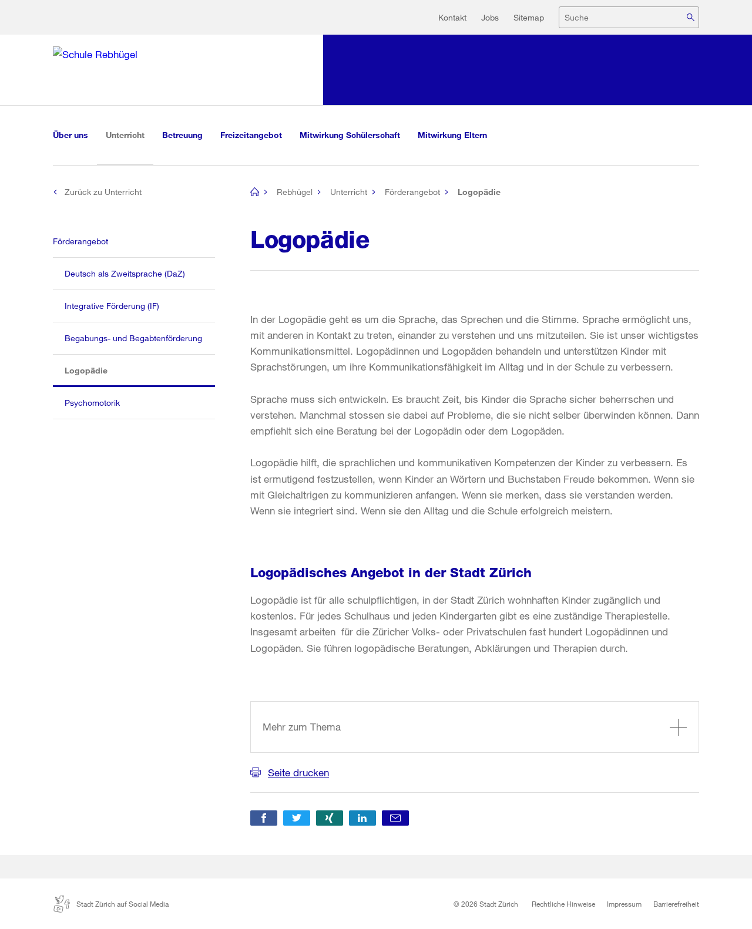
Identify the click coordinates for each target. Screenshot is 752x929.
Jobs (490, 17)
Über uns (70, 135)
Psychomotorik (92, 403)
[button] (263, 818)
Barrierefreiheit (676, 903)
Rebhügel (295, 192)
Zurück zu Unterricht (103, 192)
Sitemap (528, 17)
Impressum (624, 903)
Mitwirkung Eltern (452, 135)
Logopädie (97, 370)
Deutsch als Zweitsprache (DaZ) (125, 273)
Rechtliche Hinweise (563, 903)
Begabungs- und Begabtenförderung (133, 338)
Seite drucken (298, 772)
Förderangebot (412, 192)
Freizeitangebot (251, 135)
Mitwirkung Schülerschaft (350, 135)
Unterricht (129, 134)
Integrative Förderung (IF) (112, 306)
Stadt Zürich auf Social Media (122, 903)
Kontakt (452, 17)
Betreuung (182, 135)
